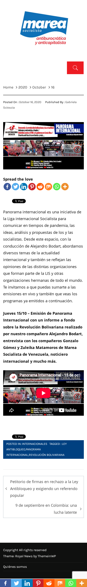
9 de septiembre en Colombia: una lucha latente (46, 509)
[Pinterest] (32, 186)
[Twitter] (15, 186)
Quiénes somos (15, 567)
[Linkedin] (23, 186)
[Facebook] (7, 186)
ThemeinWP (47, 556)
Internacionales (34, 444)
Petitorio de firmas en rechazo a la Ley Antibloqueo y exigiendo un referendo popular (44, 488)
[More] (65, 186)
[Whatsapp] (56, 186)
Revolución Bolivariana (46, 455)
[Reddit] (40, 186)
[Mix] (48, 186)
